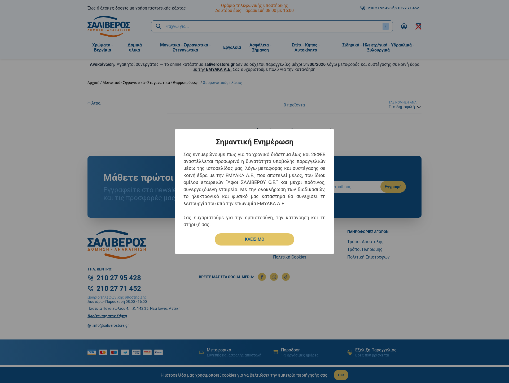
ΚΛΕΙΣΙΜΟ (254, 239)
